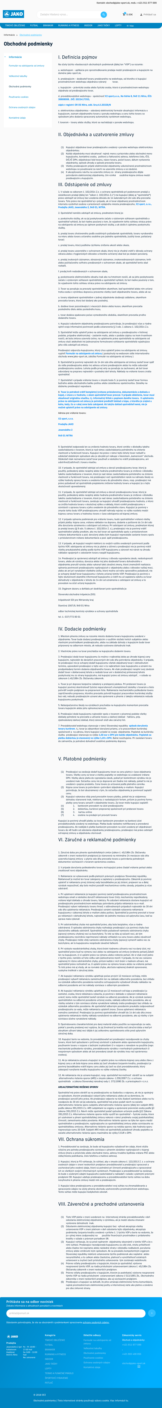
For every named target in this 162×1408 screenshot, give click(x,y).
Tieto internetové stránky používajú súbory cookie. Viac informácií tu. (93, 1401)
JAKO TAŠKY (51, 1364)
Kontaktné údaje (92, 1367)
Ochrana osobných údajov (97, 1363)
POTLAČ (49, 1383)
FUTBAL (49, 1345)
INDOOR (49, 1359)
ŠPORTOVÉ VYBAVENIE (56, 1378)
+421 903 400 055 (131, 1354)
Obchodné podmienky (95, 1353)
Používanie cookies (93, 1358)
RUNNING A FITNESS (55, 1354)
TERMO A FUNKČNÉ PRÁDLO (59, 1373)
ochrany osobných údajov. (96, 1322)
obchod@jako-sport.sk (133, 1363)
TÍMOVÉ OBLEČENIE (55, 1340)
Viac (131, 25)
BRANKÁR (50, 1350)
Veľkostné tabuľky (93, 1348)
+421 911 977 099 (131, 1345)
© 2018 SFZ (39, 1395)
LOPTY (48, 1369)
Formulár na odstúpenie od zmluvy (97, 1342)
